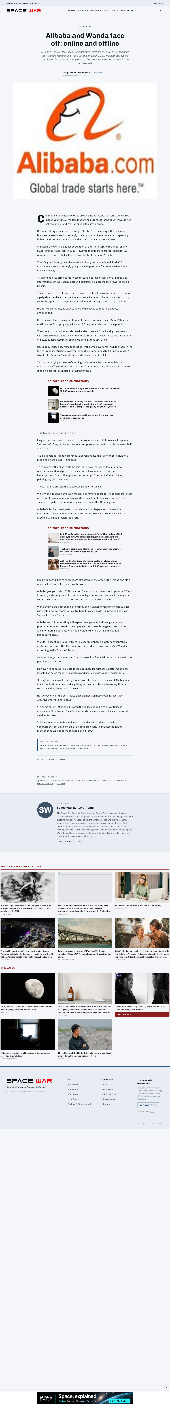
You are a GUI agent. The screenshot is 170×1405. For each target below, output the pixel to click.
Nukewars (83, 11)
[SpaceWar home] (23, 10)
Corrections (108, 1099)
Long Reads (109, 11)
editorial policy (85, 836)
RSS (152, 1111)
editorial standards (45, 783)
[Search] (161, 10)
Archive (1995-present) (80, 1104)
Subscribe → (148, 1105)
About (130, 11)
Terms (153, 1124)
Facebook (53, 759)
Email (62, 759)
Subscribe (157, 3)
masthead (61, 783)
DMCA (161, 1124)
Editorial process (100, 73)
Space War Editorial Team (78, 72)
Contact (106, 1104)
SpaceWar (71, 11)
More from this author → (71, 842)
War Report (96, 11)
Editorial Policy (109, 1094)
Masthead (107, 1089)
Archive (121, 11)
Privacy (143, 1124)
